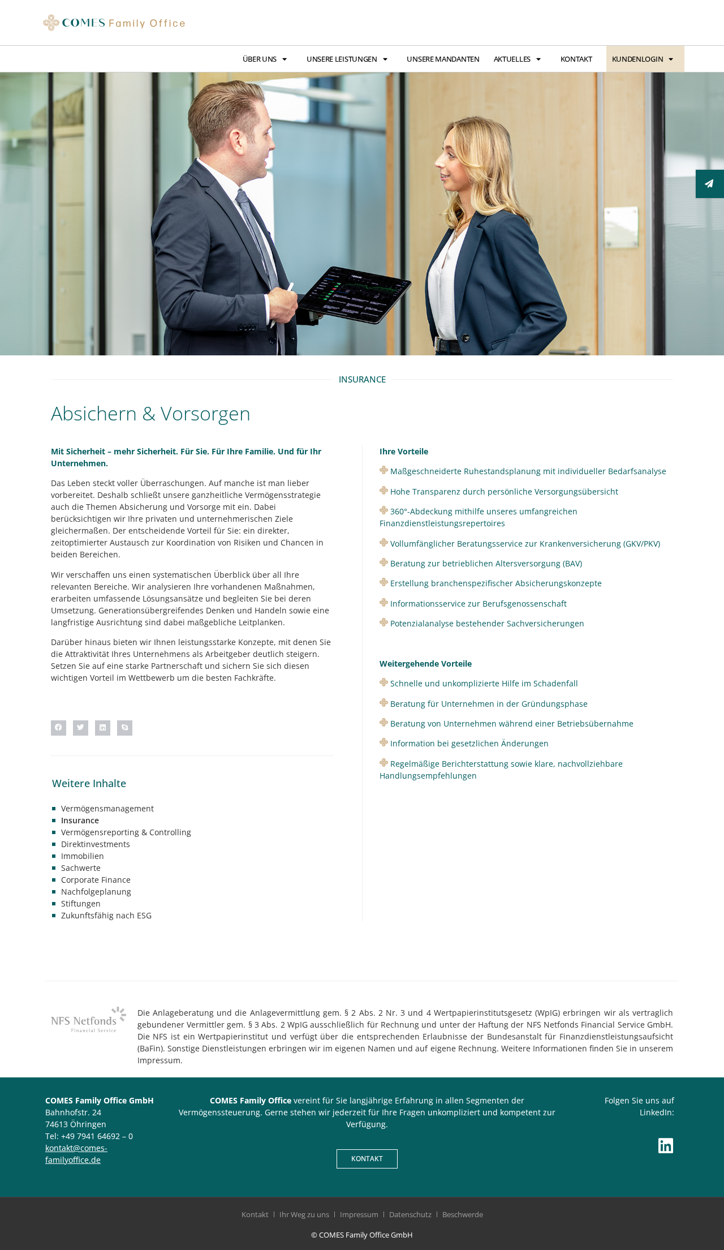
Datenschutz (410, 1214)
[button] (58, 728)
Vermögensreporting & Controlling (126, 832)
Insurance (80, 820)
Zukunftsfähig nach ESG (106, 915)
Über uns (260, 59)
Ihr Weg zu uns (304, 1214)
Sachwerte (81, 867)
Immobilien (82, 855)
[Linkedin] (665, 1145)
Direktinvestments (95, 844)
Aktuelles (512, 59)
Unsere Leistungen (342, 59)
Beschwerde (462, 1214)
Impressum (359, 1214)
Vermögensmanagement (107, 808)
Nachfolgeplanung (96, 891)
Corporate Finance (96, 879)
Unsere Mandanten (443, 59)
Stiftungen (81, 903)
